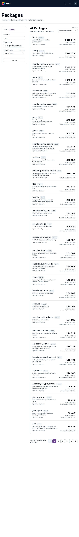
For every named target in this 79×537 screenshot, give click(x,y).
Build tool (7, 35)
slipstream (37, 370)
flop (34, 184)
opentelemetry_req (41, 210)
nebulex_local (38, 250)
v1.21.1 (43, 197)
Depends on (8, 42)
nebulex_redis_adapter (43, 317)
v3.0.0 (49, 250)
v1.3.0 (45, 91)
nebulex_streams (40, 330)
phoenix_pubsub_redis (42, 264)
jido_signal (37, 410)
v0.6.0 (51, 290)
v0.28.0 (40, 184)
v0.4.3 (53, 344)
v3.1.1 (56, 264)
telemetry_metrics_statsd (44, 170)
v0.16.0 (59, 384)
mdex (35, 130)
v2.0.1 (57, 64)
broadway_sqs (39, 224)
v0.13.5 (41, 131)
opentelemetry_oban (41, 104)
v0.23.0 (41, 37)
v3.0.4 (43, 157)
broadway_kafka (40, 290)
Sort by (74, 27)
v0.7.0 (41, 277)
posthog (36, 304)
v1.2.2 (45, 370)
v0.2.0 (52, 330)
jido (34, 424)
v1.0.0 (53, 211)
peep (34, 117)
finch (34, 37)
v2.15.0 (44, 304)
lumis (34, 277)
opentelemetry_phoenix (43, 64)
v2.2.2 (46, 410)
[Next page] (75, 441)
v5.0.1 (40, 117)
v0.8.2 (54, 237)
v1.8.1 (40, 77)
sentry (35, 50)
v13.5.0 (42, 51)
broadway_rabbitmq (41, 237)
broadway (37, 90)
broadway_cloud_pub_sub (44, 357)
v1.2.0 (54, 104)
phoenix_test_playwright (43, 384)
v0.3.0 (56, 144)
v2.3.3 (39, 424)
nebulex (36, 157)
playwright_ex (39, 397)
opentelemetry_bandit (42, 144)
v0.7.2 (59, 171)
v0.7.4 (49, 224)
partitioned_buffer (40, 344)
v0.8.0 (49, 397)
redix (34, 77)
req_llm (35, 197)
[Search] (70, 3)
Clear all (14, 60)
